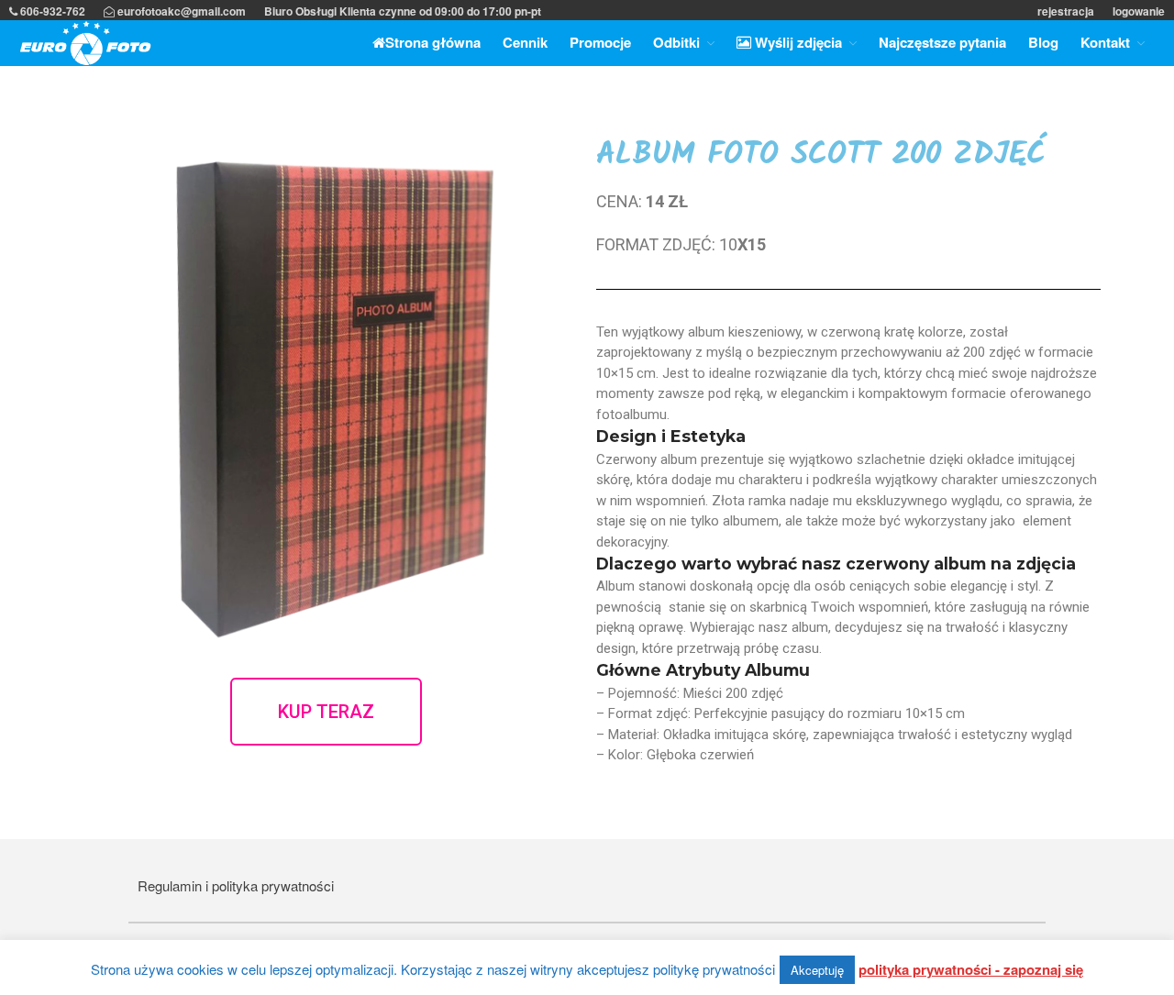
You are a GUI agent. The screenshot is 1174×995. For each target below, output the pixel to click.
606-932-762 (51, 11)
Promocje (600, 42)
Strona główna (433, 42)
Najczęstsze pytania (942, 42)
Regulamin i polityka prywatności (236, 885)
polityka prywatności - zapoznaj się (970, 969)
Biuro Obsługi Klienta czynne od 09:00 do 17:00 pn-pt (402, 11)
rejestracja (1065, 11)
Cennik (525, 42)
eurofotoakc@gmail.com (180, 11)
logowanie (1139, 11)
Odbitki (676, 42)
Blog (1043, 42)
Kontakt (1105, 42)
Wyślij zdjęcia (796, 42)
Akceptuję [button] (817, 969)
